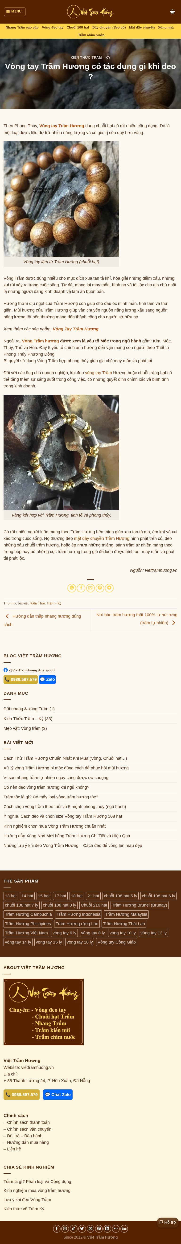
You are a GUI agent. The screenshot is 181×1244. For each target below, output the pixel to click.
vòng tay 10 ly (123, 933)
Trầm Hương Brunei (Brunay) (139, 905)
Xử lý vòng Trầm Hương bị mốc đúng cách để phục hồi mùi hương (66, 767)
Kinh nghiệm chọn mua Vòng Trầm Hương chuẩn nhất (55, 826)
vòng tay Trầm (98, 372)
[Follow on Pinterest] (99, 1229)
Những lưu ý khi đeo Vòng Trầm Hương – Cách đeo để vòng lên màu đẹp (73, 845)
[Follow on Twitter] (82, 1229)
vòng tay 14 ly (18, 942)
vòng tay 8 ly (93, 933)
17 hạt (60, 896)
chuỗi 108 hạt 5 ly (120, 896)
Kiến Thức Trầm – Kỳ (24, 718)
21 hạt (93, 896)
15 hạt (44, 896)
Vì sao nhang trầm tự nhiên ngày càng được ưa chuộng (56, 777)
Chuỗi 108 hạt (78, 27)
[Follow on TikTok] (74, 1229)
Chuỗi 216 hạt (94, 905)
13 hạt (11, 896)
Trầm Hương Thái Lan (124, 923)
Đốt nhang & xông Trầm (26, 708)
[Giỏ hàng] (172, 12)
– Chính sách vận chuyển (27, 1129)
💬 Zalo (47, 679)
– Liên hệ (12, 1149)
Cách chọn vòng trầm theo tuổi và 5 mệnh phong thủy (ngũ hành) (65, 806)
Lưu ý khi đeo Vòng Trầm (27, 1199)
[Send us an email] (91, 1229)
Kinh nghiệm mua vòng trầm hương (37, 1190)
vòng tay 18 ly (80, 942)
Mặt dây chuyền (142, 27)
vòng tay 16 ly (49, 942)
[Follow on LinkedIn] (107, 1229)
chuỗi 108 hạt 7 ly (21, 905)
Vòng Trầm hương (40, 341)
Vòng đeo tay (52, 27)
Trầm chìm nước (91, 35)
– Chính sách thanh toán (27, 1122)
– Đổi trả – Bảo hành (23, 1135)
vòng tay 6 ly (64, 933)
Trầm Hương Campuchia (28, 914)
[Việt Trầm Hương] (90, 11)
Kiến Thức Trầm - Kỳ (90, 57)
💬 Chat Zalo (58, 1094)
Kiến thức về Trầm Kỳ (24, 1209)
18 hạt (77, 896)
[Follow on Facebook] (57, 1229)
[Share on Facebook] (81, 588)
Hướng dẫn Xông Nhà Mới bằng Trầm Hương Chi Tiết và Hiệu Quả (67, 835)
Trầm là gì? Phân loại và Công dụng (37, 1181)
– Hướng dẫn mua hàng (26, 1142)
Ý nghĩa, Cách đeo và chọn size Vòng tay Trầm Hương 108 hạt (63, 816)
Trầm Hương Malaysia (126, 914)
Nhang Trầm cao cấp (22, 27)
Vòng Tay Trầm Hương (76, 329)
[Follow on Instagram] (65, 1229)
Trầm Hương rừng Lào (77, 923)
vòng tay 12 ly (153, 933)
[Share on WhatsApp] (71, 588)
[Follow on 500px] (124, 1229)
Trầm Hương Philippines (28, 923)
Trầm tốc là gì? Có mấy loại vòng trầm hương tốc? (51, 797)
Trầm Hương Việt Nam (26, 933)
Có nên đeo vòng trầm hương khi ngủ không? (46, 787)
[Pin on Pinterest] (100, 588)
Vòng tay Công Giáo (117, 942)
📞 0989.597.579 (20, 679)
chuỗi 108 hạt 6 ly (158, 896)
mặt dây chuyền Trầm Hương (101, 538)
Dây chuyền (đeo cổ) (109, 27)
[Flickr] (116, 1229)
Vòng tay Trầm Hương (61, 125)
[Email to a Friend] (90, 588)
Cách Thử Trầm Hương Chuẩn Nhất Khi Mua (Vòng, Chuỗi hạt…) (65, 758)
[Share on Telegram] (109, 588)
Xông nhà (166, 27)
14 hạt (27, 896)
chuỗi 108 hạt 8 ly (59, 905)
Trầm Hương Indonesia (78, 914)
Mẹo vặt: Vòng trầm (22, 728)
